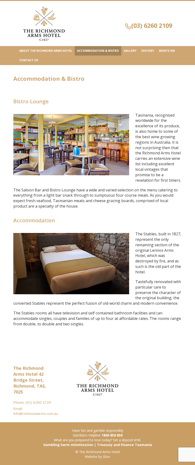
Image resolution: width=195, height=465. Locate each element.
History (147, 51)
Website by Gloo (97, 456)
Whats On (167, 51)
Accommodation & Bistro (98, 51)
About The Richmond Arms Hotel (45, 51)
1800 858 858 (112, 435)
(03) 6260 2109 (151, 25)
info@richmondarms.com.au (35, 413)
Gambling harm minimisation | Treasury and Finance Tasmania (97, 444)
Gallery (130, 51)
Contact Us (28, 60)
